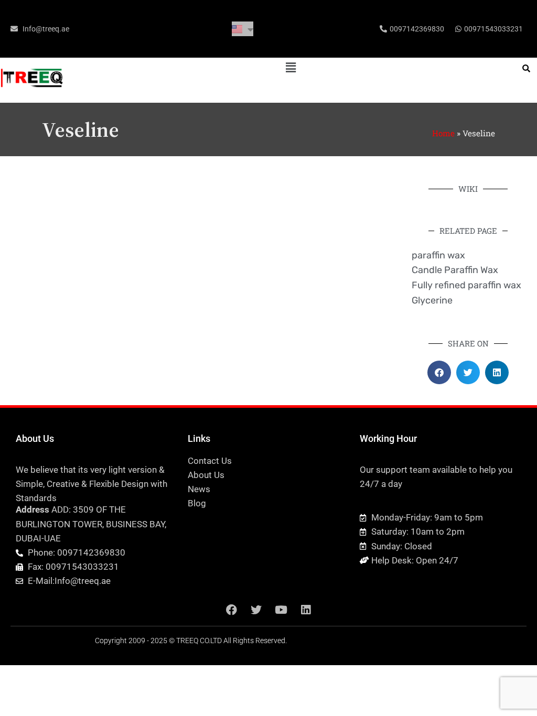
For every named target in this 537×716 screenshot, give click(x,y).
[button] (290, 67)
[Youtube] (281, 610)
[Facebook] (232, 610)
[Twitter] (256, 610)
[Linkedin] (306, 610)
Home (443, 133)
